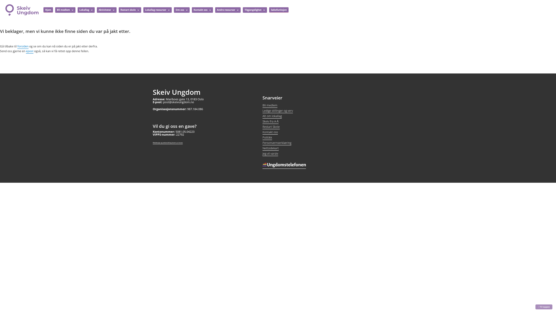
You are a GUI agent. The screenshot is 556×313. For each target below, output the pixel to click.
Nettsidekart (271, 148)
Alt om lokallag (272, 116)
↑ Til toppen (544, 306)
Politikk (267, 137)
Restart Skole (271, 127)
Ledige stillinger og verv (278, 111)
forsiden (23, 46)
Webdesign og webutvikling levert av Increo (168, 143)
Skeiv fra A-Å (271, 121)
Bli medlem (270, 105)
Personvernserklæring (277, 143)
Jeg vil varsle (270, 153)
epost (29, 51)
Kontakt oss (270, 132)
